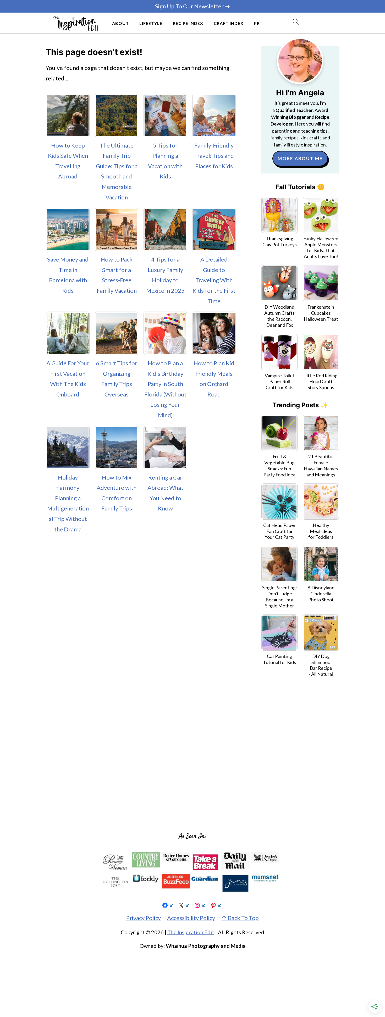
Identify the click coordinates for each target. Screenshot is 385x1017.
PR (257, 23)
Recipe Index (188, 23)
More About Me (300, 158)
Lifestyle (150, 23)
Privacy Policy (143, 917)
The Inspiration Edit (190, 932)
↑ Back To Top (240, 917)
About (120, 23)
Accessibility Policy (191, 917)
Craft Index (229, 23)
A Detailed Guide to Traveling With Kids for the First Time (213, 280)
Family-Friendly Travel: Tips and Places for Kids (214, 156)
